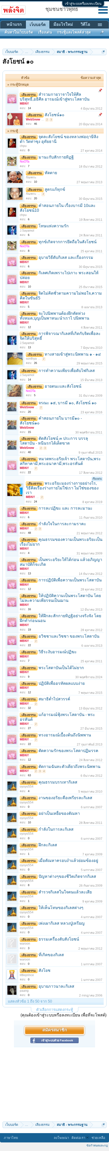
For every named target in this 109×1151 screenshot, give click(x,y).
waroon (25, 943)
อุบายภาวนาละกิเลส (56, 986)
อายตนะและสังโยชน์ (63, 386)
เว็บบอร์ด (38, 24)
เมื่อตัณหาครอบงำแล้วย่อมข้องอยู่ (68, 860)
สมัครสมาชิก (54, 1030)
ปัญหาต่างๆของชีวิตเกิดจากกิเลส (67, 876)
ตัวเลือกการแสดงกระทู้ (54, 1010)
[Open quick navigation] (103, 51)
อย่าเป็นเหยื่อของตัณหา (59, 813)
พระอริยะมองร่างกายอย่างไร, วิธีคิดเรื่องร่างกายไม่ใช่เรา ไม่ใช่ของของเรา (62, 488)
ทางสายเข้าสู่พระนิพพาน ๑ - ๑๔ (73, 354)
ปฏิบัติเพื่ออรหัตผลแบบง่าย (62, 683)
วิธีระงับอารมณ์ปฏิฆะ (58, 652)
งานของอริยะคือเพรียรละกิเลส (65, 798)
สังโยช (44, 970)
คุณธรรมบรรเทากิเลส (58, 782)
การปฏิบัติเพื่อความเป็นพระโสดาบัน (70, 580)
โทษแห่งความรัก (54, 226)
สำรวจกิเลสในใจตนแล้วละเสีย (65, 892)
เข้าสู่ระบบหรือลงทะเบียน (83, 4)
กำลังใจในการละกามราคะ (62, 524)
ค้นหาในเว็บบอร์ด (19, 32)
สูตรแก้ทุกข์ (55, 189)
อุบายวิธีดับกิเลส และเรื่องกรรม (66, 257)
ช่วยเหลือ (98, 1138)
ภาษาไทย (11, 1138)
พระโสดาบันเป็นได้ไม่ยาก (61, 668)
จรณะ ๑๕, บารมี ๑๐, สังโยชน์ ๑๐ (68, 403)
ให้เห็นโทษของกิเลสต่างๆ (61, 908)
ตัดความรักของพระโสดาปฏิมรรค (68, 751)
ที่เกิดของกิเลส (51, 955)
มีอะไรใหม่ (63, 24)
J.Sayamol (27, 230)
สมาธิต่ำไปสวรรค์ (54, 699)
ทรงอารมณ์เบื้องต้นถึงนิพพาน (65, 735)
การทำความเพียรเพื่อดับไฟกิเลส (67, 370)
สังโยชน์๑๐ (54, 115)
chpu (23, 146)
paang (24, 990)
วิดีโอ (85, 24)
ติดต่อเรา (78, 1138)
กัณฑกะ (31, 177)
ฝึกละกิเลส (48, 845)
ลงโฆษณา (61, 1138)
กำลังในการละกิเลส (56, 829)
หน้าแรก (14, 24)
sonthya (31, 358)
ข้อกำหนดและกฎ (97, 1145)
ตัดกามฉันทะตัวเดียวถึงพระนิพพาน (69, 766)
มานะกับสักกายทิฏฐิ (56, 157)
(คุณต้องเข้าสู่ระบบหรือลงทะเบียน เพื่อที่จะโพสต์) (63, 1015)
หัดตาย (51, 173)
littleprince (27, 975)
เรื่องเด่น (45, 32)
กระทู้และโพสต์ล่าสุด (74, 32)
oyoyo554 (26, 786)
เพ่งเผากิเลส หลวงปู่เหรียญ (62, 923)
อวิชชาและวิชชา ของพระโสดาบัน (69, 636)
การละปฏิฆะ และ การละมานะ (66, 508)
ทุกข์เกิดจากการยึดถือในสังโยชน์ (68, 242)
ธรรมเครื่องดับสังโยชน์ (59, 939)
